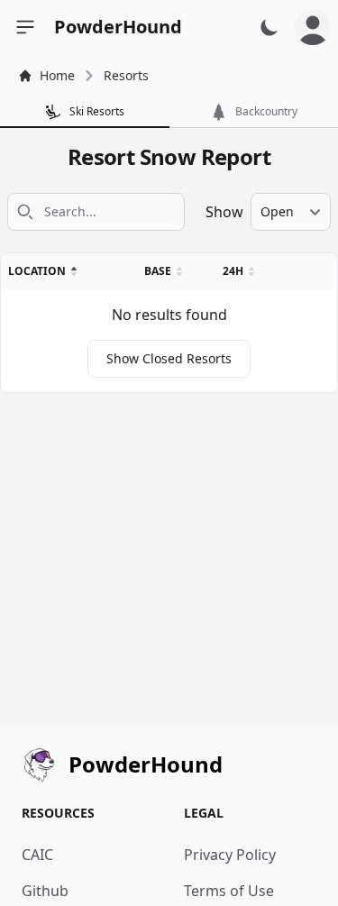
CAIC (37, 855)
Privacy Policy (230, 855)
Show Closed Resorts (169, 358)
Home (57, 75)
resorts (126, 75)
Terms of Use (229, 891)
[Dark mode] (269, 27)
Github (45, 891)
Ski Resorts (96, 111)
